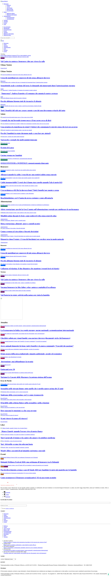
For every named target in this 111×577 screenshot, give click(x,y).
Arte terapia (9, 8)
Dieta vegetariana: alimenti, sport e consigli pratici (20, 224)
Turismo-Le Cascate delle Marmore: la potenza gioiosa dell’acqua (26, 377)
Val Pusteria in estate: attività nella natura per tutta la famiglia (25, 295)
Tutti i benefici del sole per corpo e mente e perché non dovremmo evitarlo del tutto (33, 110)
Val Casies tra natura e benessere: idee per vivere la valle (23, 61)
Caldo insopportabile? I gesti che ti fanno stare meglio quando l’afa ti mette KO (31, 182)
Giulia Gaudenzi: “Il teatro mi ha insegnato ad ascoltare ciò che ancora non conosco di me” (25, 542)
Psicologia (6, 534)
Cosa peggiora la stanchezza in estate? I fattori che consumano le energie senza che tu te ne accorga (39, 127)
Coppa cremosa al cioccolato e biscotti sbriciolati (19, 231)
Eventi (5, 23)
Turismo (6, 20)
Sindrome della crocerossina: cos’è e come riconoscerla (22, 395)
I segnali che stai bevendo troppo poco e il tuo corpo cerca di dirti (26, 120)
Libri (5, 24)
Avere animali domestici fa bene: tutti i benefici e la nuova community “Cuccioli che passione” (37, 346)
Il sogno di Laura (7, 148)
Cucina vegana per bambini (11, 155)
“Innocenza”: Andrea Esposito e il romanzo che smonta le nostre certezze (29, 93)
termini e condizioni (10, 508)
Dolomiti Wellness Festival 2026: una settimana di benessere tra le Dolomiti (30, 462)
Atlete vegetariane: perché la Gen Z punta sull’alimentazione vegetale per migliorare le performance (40, 209)
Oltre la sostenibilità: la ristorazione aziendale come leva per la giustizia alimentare (23, 547)
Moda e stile (6, 530)
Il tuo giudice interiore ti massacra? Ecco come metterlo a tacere (16, 55)
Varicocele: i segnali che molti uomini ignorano (19, 140)
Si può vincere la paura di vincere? (14, 418)
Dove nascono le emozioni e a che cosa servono (18, 411)
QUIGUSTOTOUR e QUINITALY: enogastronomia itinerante (25, 163)
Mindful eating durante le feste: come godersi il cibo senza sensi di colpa (28, 216)
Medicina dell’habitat (12, 14)
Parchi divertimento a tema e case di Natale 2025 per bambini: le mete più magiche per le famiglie (39, 470)
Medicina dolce (7, 35)
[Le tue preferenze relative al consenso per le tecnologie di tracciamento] (108, 574)
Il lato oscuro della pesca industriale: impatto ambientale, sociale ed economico (31, 354)
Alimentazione (7, 16)
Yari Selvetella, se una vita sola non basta (17, 444)
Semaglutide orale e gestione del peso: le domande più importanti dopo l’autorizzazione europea (38, 86)
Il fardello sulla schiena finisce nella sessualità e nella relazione (25, 403)
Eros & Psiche (10, 10)
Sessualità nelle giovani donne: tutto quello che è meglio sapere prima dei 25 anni (32, 389)
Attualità (6, 21)
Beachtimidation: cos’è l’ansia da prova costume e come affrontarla (27, 198)
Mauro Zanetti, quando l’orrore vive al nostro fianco (21, 431)
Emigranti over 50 (8, 369)
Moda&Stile (6, 28)
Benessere (6, 3)
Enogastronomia (10, 17)
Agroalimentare (10, 19)
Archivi (2, 559)
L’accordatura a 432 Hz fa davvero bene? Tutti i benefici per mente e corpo (30, 190)
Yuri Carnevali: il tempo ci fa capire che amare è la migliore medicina (28, 438)
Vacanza (6, 536)
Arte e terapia (7, 528)
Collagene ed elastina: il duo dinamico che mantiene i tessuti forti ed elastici (30, 269)
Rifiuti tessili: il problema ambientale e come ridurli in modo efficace (20, 545)
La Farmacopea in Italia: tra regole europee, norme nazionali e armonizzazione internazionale (37, 330)
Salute (5, 12)
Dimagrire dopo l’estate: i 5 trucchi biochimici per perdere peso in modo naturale (32, 239)
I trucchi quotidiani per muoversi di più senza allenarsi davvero (25, 78)
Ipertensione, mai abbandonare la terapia (17, 362)
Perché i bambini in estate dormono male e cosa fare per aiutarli (26, 133)
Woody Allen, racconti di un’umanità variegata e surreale (23, 451)
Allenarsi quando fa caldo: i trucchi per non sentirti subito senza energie (29, 175)
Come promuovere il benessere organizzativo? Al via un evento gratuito (28, 478)
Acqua (8, 6)
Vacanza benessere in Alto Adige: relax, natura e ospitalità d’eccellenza (28, 287)
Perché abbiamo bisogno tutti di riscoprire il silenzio (21, 101)
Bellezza (9, 5)
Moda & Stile (10, 9)
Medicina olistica (11, 13)
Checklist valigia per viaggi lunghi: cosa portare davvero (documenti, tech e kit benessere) (35, 338)
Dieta (5, 535)
